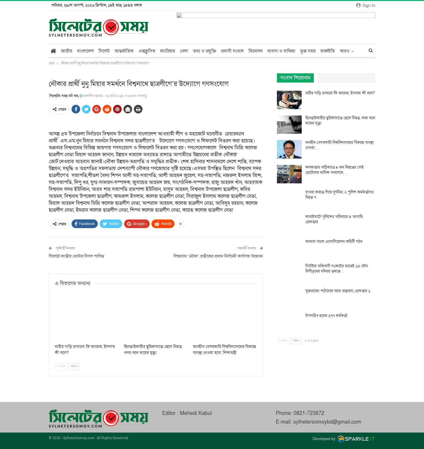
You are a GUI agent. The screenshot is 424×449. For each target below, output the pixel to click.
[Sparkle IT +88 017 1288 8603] (356, 439)
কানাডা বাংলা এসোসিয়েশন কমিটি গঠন (333, 241)
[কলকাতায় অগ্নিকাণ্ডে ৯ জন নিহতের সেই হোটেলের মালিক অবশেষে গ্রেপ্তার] (289, 174)
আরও (345, 51)
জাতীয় (66, 51)
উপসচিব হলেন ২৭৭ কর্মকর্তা (326, 315)
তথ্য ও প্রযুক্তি (204, 51)
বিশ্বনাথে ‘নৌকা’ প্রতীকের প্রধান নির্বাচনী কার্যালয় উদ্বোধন (218, 256)
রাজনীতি (327, 51)
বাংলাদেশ (85, 51)
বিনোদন (255, 51)
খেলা (184, 51)
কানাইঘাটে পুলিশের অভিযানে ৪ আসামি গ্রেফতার (334, 219)
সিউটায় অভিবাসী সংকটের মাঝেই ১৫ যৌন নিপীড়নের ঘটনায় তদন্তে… (336, 268)
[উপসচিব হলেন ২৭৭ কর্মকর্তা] (289, 322)
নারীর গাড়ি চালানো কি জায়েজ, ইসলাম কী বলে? (340, 93)
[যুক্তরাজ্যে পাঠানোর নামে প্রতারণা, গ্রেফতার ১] (289, 297)
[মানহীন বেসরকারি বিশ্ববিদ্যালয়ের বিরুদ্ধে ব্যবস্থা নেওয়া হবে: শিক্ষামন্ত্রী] (225, 318)
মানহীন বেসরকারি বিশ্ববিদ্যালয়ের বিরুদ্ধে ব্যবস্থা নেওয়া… (339, 145)
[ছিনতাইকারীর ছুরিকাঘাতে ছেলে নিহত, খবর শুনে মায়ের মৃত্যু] (156, 318)
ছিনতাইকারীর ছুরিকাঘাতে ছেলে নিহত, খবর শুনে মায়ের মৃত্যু (340, 120)
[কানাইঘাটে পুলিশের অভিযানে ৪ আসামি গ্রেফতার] (289, 223)
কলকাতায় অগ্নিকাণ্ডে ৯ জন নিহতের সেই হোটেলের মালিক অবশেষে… (334, 170)
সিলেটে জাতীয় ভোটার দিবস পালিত (76, 256)
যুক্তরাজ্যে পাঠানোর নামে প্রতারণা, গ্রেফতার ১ (337, 291)
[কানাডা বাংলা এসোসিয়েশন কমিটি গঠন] (289, 248)
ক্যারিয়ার (167, 51)
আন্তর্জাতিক (124, 51)
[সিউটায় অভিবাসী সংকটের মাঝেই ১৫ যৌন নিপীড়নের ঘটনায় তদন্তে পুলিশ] (289, 273)
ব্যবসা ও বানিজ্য (281, 51)
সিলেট (104, 51)
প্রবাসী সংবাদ (232, 51)
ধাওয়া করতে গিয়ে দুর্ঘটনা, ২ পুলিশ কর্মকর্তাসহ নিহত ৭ (339, 194)
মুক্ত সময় (308, 51)
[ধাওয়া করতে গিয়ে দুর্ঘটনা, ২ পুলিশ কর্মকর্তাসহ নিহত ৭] (289, 199)
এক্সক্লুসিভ (146, 51)
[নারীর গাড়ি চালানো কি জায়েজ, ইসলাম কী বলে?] (87, 318)
